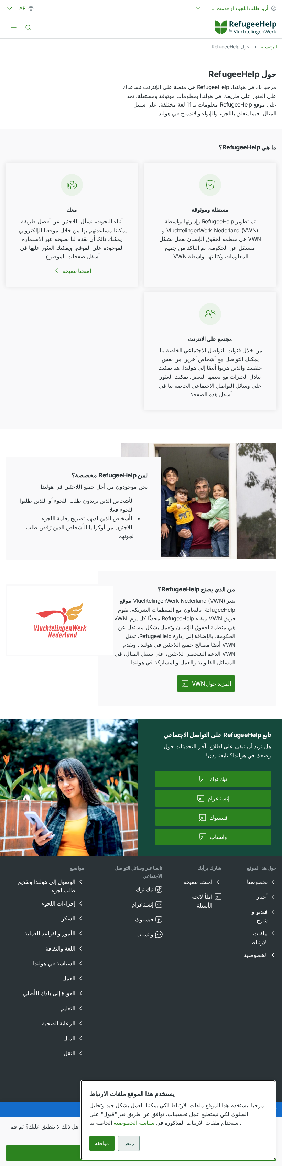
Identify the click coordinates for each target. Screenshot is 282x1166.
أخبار (262, 896)
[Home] (245, 27)
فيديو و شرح (260, 916)
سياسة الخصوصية (134, 1122)
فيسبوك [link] (218, 817)
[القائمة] (13, 27)
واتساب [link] (218, 836)
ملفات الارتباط (259, 938)
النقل (69, 1053)
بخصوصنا (257, 881)
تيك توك (145, 889)
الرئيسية (269, 46)
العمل (68, 978)
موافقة (102, 1143)
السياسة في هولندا (54, 963)
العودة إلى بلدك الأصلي (49, 993)
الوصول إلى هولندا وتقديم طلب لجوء (46, 886)
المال (69, 1038)
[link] (245, 27)
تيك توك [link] (218, 779)
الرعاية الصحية (59, 1023)
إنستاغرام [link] (218, 798)
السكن (67, 918)
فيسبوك (144, 919)
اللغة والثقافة (60, 948)
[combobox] (235, 8)
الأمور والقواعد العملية (49, 933)
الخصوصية (256, 955)
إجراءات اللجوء (59, 903)
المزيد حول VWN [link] (211, 683)
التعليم (68, 1008)
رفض (128, 1143)
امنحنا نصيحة (76, 270)
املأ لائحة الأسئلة (202, 901)
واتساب (144, 934)
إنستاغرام (142, 904)
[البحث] (28, 27)
